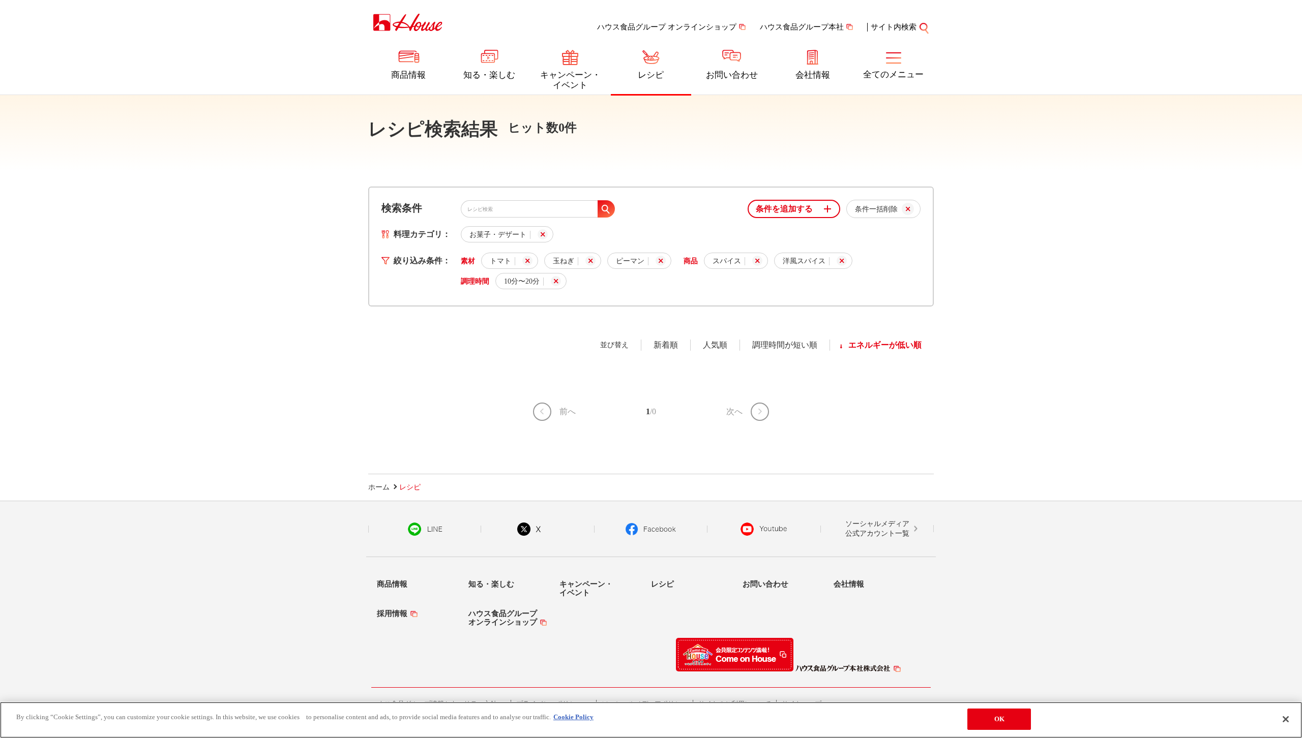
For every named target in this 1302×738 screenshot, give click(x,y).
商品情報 (408, 75)
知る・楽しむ (489, 75)
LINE (424, 529)
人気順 (715, 345)
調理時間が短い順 (784, 345)
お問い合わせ (732, 75)
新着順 (666, 345)
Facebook (651, 529)
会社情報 (812, 75)
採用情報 (392, 613)
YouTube (764, 529)
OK (999, 719)
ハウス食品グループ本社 (802, 27)
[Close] (1286, 719)
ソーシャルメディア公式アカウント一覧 (877, 529)
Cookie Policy (573, 717)
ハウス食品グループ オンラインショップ (666, 27)
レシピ (651, 75)
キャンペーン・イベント (570, 80)
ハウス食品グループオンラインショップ (502, 617)
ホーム (379, 487)
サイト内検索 (893, 27)
